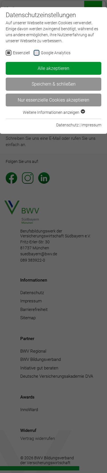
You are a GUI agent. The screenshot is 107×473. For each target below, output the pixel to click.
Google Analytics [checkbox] (55, 52)
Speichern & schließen (54, 84)
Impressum (91, 125)
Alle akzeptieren (53, 68)
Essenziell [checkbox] (21, 52)
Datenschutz (67, 125)
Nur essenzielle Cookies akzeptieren (53, 100)
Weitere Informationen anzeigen (51, 112)
